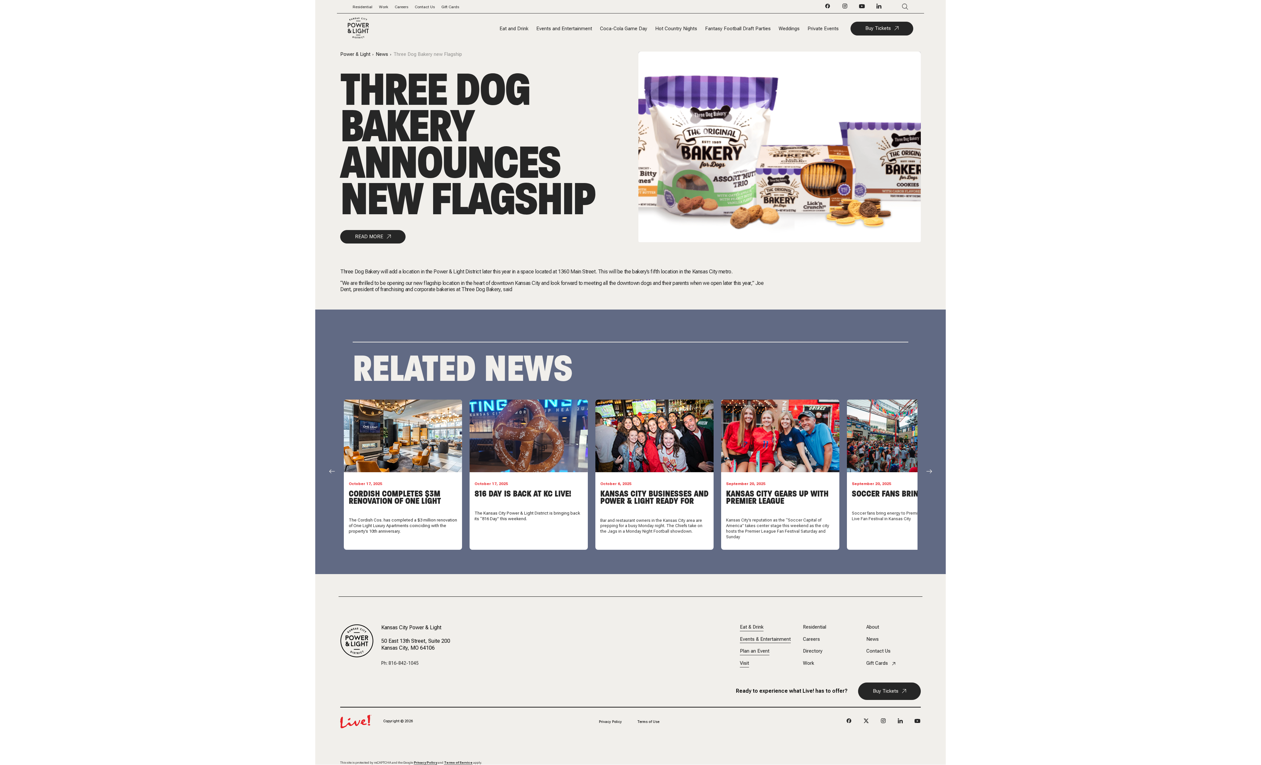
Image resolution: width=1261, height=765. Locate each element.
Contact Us (425, 7)
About (872, 627)
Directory (813, 651)
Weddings (789, 29)
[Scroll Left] (332, 471)
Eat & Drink (751, 627)
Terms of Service (458, 762)
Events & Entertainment (765, 639)
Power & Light (355, 54)
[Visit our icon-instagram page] (845, 8)
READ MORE (369, 237)
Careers (401, 7)
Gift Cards (450, 7)
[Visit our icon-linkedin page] (879, 8)
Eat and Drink (513, 29)
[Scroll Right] (929, 471)
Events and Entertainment (564, 29)
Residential (362, 7)
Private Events (823, 29)
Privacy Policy (610, 722)
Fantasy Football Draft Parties (738, 29)
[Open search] (895, 6)
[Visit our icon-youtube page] (862, 8)
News (382, 54)
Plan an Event (754, 651)
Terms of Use (648, 722)
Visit (744, 663)
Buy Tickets (878, 28)
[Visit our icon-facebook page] (828, 8)
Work (383, 7)
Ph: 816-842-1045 (400, 663)
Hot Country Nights (676, 29)
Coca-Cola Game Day (623, 29)
